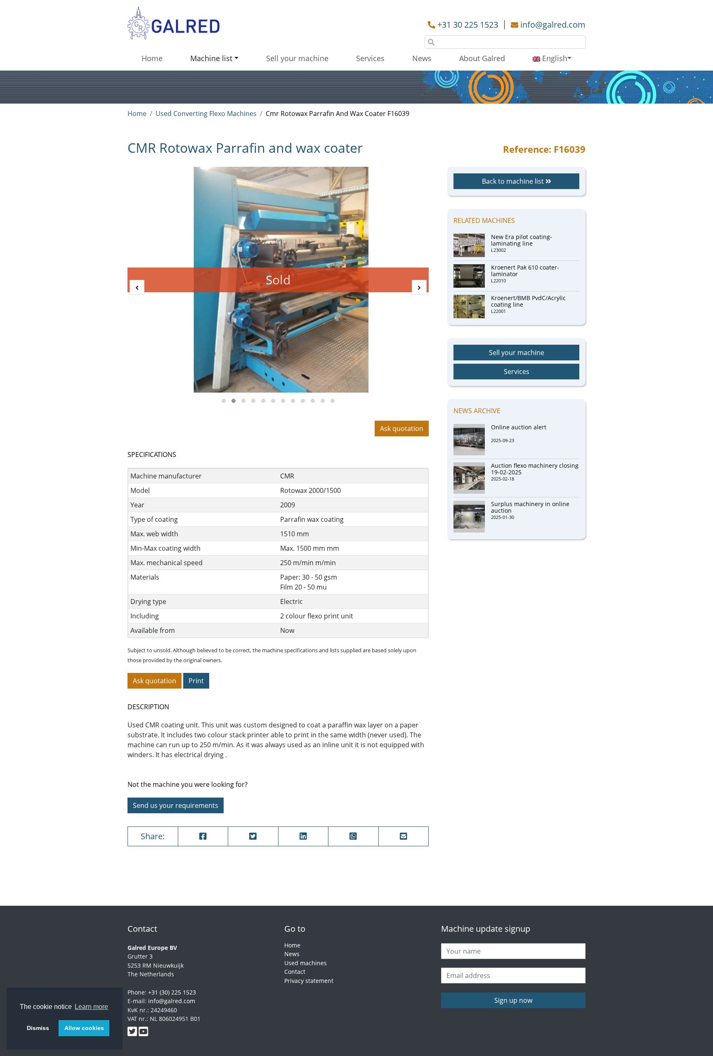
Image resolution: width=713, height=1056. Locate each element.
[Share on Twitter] (253, 836)
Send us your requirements (175, 805)
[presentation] (137, 287)
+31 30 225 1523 (467, 24)
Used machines (305, 963)
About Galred (482, 58)
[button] (224, 401)
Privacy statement (308, 981)
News (422, 58)
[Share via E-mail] (403, 836)
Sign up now (513, 1000)
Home (152, 58)
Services (370, 58)
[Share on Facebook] (203, 836)
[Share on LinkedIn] (303, 836)
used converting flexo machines (206, 113)
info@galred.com (553, 24)
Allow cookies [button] (84, 1028)
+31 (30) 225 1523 (172, 992)
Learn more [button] (91, 1006)
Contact (294, 971)
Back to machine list (513, 181)
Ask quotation (401, 428)
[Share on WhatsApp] (353, 836)
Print (196, 680)
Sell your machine (297, 58)
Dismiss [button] (38, 1028)
